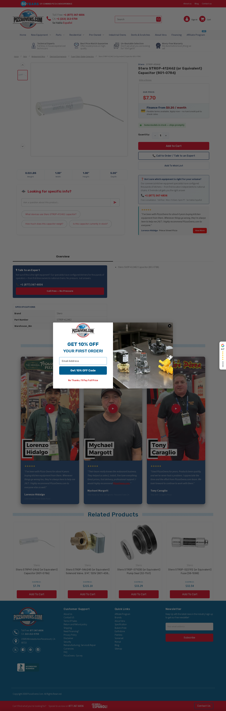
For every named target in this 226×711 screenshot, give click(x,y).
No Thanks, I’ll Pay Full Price (83, 380)
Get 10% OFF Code (83, 370)
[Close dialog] (169, 326)
